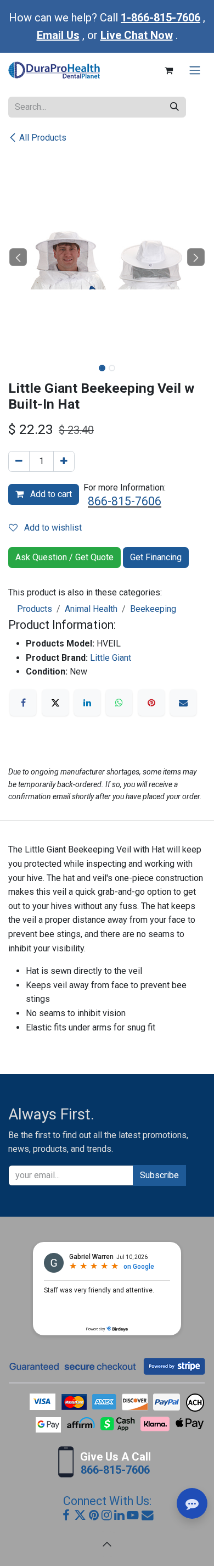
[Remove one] (19, 461)
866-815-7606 (124, 501)
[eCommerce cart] (168, 70)
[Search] (174, 107)
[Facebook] (23, 702)
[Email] (183, 702)
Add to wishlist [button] (52, 527)
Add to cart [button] (50, 494)
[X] (55, 702)
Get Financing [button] (156, 557)
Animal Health (91, 609)
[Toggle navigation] (195, 70)
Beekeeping (153, 609)
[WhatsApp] (119, 702)
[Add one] (64, 461)
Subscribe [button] (159, 1175)
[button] (18, 257)
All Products (42, 137)
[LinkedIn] (87, 702)
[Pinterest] (151, 702)
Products (34, 609)
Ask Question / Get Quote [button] (64, 557)
